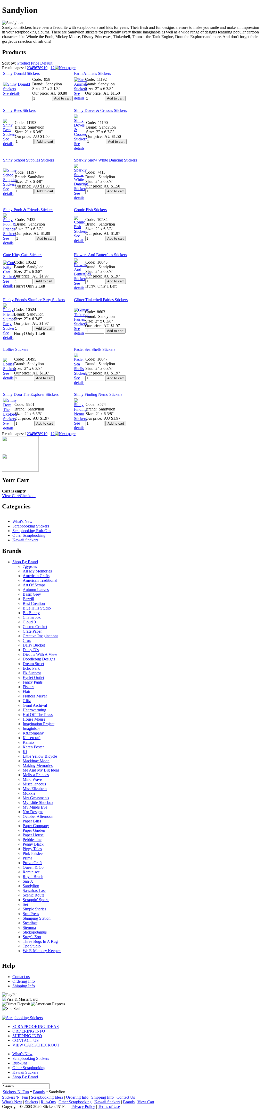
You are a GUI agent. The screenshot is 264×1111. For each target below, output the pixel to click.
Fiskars (28, 687)
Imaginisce (31, 728)
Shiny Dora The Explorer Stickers (31, 394)
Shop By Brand (25, 562)
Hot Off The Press (38, 714)
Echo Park (31, 668)
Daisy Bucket (34, 645)
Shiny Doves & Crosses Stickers (100, 110)
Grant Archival (35, 705)
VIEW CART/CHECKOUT (36, 1045)
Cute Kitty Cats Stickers (22, 255)
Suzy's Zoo (32, 937)
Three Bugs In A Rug (40, 941)
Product (23, 63)
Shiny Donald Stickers (21, 73)
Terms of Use (109, 1106)
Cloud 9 (29, 622)
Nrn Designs (33, 812)
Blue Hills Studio (37, 608)
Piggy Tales (32, 849)
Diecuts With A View (40, 654)
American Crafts (36, 576)
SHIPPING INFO (27, 1036)
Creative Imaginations (40, 636)
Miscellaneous (34, 784)
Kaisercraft (31, 738)
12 (53, 68)
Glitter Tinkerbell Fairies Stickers (101, 300)
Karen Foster (33, 747)
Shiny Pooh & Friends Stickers (28, 210)
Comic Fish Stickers (90, 210)
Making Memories (38, 765)
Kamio (28, 742)
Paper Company (36, 825)
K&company (33, 733)
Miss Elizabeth (35, 788)
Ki (25, 751)
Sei (25, 904)
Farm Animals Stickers (92, 73)
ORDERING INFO (28, 1031)
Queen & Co (33, 867)
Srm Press (31, 913)
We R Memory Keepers (42, 950)
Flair (26, 691)
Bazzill (28, 599)
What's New (22, 521)
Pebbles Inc (32, 839)
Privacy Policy (83, 1106)
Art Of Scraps (34, 585)
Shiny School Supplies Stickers (28, 160)
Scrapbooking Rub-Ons (31, 530)
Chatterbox (32, 617)
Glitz (27, 700)
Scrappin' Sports (36, 900)
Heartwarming (34, 710)
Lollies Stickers (15, 349)
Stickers (31, 1102)
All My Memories (37, 571)
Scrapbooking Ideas (47, 1097)
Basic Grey (32, 594)
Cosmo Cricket (35, 626)
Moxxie (29, 793)
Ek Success (32, 673)
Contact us (21, 976)
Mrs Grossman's (36, 798)
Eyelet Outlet (33, 677)
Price (35, 63)
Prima (27, 858)
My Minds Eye (35, 807)
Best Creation (34, 603)
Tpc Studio (32, 946)
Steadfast (30, 923)
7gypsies (30, 566)
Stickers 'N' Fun (16, 1092)
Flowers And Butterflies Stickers (100, 255)
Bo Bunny (31, 613)
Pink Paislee (33, 853)
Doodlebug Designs (39, 659)
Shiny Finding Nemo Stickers (98, 394)
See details (11, 93)
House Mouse (34, 719)
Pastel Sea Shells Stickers (94, 349)
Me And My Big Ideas (41, 770)
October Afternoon (38, 816)
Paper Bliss (32, 821)
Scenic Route (33, 895)
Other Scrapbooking (28, 535)
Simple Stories (34, 909)
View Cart (145, 1102)
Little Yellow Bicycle (40, 756)
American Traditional (40, 580)
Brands (39, 1092)
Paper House (33, 835)
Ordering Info (23, 981)
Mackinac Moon (36, 761)
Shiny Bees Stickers (19, 110)
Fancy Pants (33, 682)
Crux (27, 640)
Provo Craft (32, 863)
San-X (28, 881)
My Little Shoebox (38, 802)
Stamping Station (37, 918)
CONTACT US (25, 1040)
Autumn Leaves (36, 589)
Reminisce (31, 872)
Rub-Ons (19, 1063)
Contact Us (126, 1097)
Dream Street (33, 663)
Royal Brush (33, 876)
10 (45, 68)
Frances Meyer (35, 696)
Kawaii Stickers (25, 540)
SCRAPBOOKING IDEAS (35, 1026)
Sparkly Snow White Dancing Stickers (105, 160)
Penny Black (33, 844)
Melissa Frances (36, 775)
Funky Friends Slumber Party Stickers (34, 300)
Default (46, 63)
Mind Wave (32, 779)
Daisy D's (31, 650)
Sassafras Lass (34, 890)
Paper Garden (34, 830)
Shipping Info (23, 986)
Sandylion (31, 886)
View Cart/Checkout (19, 496)
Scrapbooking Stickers (30, 526)
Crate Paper (32, 631)
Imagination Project (38, 724)
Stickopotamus (35, 932)
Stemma (29, 927)
